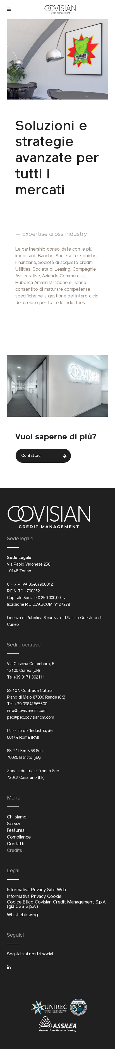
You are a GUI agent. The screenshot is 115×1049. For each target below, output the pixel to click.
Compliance (19, 837)
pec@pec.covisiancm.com (30, 718)
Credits (14, 851)
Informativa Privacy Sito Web (36, 890)
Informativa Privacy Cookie (34, 897)
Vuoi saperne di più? (55, 436)
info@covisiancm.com (27, 711)
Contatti (15, 844)
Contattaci (31, 456)
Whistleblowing (22, 915)
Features (16, 830)
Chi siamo (17, 817)
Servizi (13, 824)
